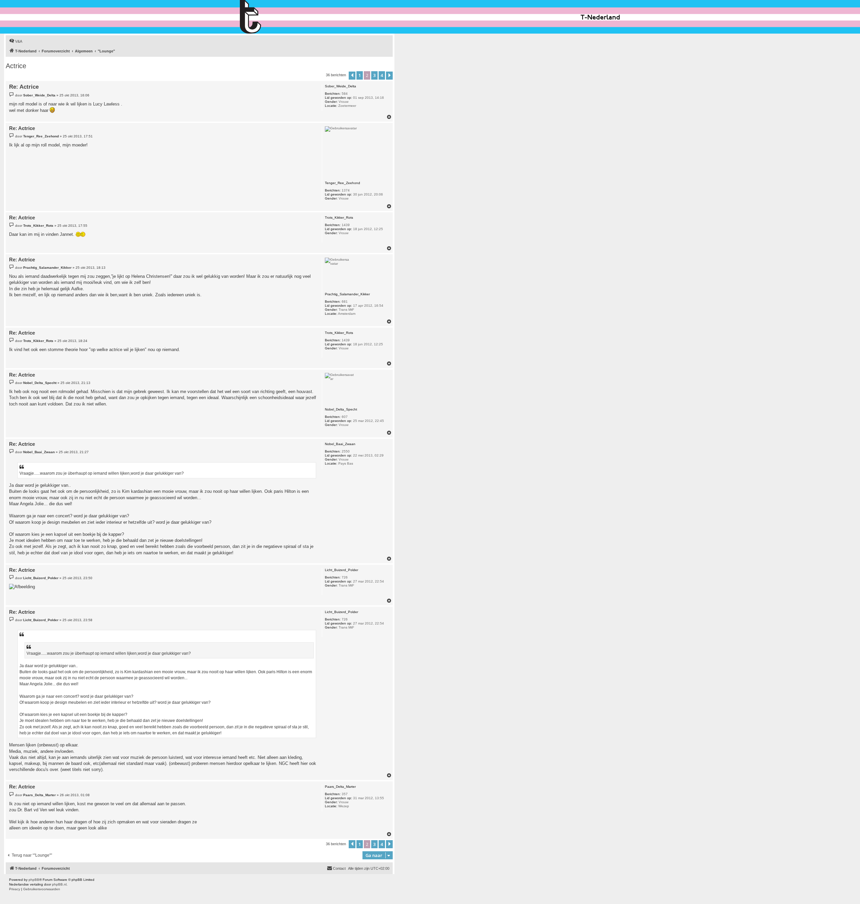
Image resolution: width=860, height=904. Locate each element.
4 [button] (382, 75)
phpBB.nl (59, 884)
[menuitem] (15, 41)
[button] (352, 76)
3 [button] (374, 75)
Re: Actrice (24, 87)
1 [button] (359, 75)
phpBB (34, 879)
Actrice (16, 66)
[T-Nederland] (265, 17)
